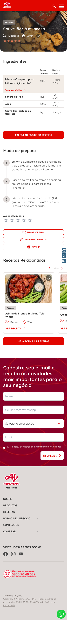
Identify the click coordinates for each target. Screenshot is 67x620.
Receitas (9, 511)
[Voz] (64, 255)
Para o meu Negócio (16, 518)
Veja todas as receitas (33, 341)
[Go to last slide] (49, 268)
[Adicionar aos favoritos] (38, 36)
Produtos (10, 505)
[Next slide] (62, 268)
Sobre (7, 498)
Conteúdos (11, 525)
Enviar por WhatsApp (36, 239)
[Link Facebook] (5, 554)
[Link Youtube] (21, 553)
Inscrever (49, 455)
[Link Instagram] (13, 554)
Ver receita (13, 328)
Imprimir (36, 247)
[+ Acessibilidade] (64, 261)
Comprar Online (14, 90)
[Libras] (64, 250)
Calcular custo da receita (33, 135)
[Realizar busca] (54, 6)
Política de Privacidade (49, 446)
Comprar (9, 531)
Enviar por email (36, 232)
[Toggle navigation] (61, 6)
